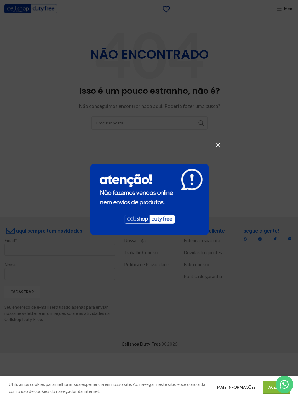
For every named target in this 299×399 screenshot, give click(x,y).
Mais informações (237, 387)
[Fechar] (218, 145)
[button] (284, 384)
